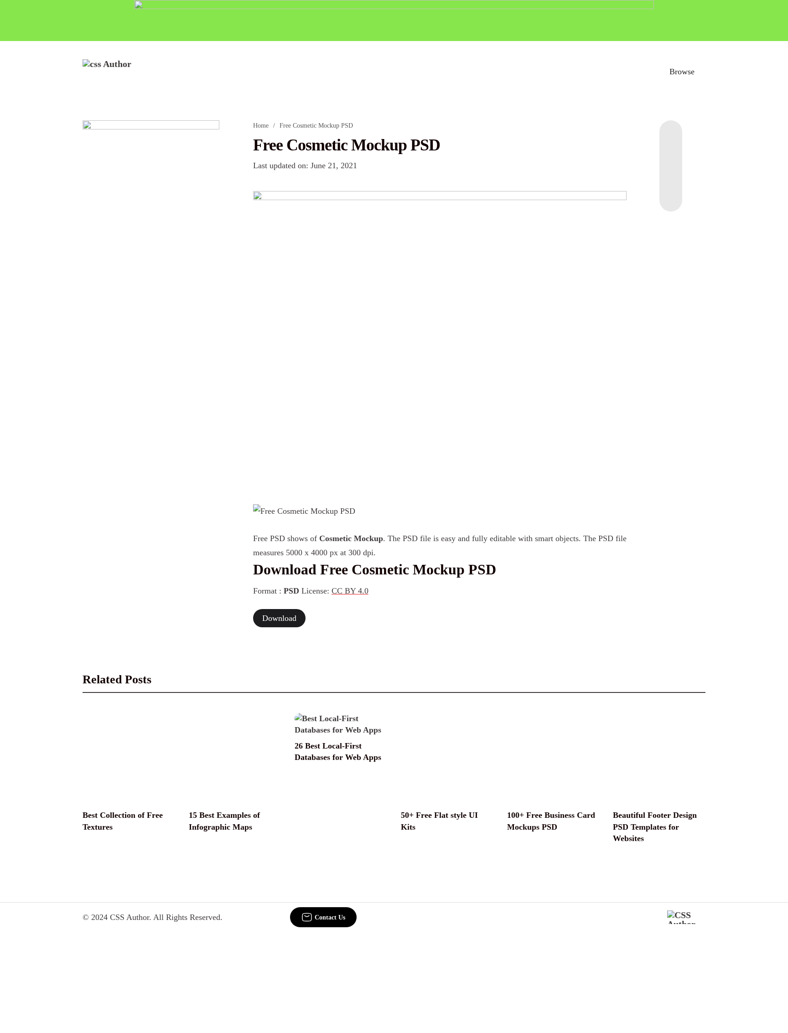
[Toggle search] (639, 71)
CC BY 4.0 (350, 590)
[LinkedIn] (671, 157)
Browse (682, 71)
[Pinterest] (671, 175)
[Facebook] (671, 138)
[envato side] (151, 256)
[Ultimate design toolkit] (440, 337)
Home (261, 125)
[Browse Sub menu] (702, 71)
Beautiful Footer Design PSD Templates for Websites (655, 826)
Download (279, 618)
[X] (671, 193)
